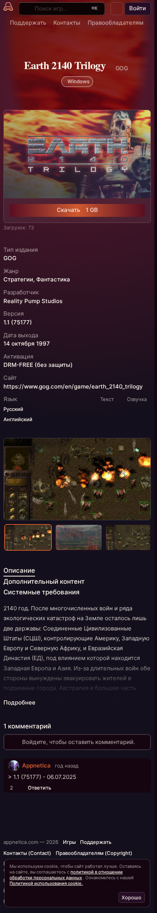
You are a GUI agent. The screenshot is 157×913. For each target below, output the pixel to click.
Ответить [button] (39, 788)
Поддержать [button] (95, 842)
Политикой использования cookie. (46, 883)
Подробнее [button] (19, 702)
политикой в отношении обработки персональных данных (66, 874)
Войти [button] (137, 8)
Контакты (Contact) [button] (27, 853)
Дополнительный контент (44, 581)
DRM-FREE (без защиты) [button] (38, 365)
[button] (117, 8)
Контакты (66, 22)
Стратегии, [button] (19, 279)
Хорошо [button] (131, 897)
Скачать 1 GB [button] (77, 209)
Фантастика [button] (53, 279)
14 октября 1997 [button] (26, 343)
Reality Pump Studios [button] (32, 301)
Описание (19, 570)
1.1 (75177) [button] (17, 322)
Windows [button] (78, 81)
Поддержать (28, 22)
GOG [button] (9, 258)
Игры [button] (69, 842)
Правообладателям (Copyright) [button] (94, 853)
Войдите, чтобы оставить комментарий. (78, 742)
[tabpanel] (77, 655)
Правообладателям (115, 22)
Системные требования (41, 592)
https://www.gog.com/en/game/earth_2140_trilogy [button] (73, 386)
